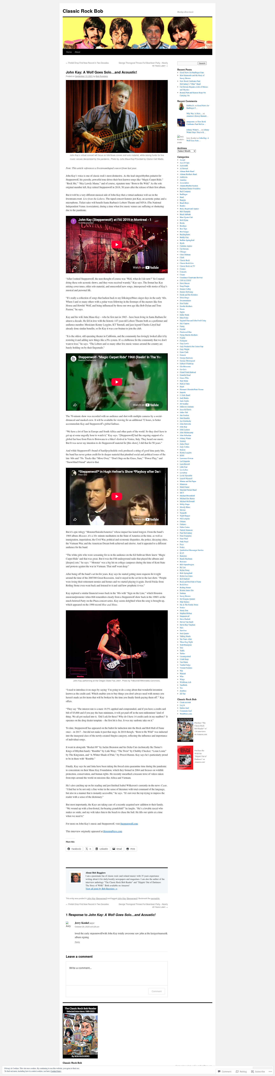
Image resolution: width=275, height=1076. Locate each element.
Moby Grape (185, 504)
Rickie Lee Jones (186, 576)
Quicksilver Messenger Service (191, 550)
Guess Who (184, 378)
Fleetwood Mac (186, 332)
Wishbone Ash (185, 682)
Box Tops (183, 228)
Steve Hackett (185, 619)
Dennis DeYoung (186, 291)
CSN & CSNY (185, 280)
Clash (182, 257)
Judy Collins (184, 446)
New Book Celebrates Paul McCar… (196, 122)
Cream (182, 274)
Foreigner (183, 340)
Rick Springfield (186, 573)
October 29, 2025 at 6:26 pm (87, 926)
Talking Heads (185, 636)
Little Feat (183, 467)
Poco (182, 544)
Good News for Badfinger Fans (192, 72)
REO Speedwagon (187, 564)
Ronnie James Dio (187, 590)
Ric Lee (183, 567)
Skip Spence (184, 601)
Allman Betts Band (187, 171)
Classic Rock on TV (187, 266)
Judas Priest (184, 444)
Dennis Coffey (185, 289)
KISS (182, 455)
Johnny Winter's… (194, 129)
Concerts (183, 271)
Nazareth (183, 512)
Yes (181, 688)
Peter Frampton (185, 535)
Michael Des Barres (187, 498)
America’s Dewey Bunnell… (197, 116)
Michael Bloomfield (187, 495)
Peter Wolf (184, 538)
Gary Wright (184, 349)
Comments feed (186, 710)
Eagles (182, 312)
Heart (182, 386)
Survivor (183, 630)
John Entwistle (185, 423)
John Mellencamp (186, 432)
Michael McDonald (187, 501)
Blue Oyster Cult (186, 217)
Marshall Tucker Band (188, 489)
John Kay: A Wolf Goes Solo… (198, 139)
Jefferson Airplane (187, 406)
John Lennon (185, 429)
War (181, 670)
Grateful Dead (185, 375)
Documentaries (185, 300)
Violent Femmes (186, 667)
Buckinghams (185, 234)
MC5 (182, 492)
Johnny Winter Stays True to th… (198, 131)
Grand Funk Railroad (188, 372)
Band (182, 197)
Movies (183, 510)
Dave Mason (185, 283)
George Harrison (186, 357)
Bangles (183, 200)
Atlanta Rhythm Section (189, 185)
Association (184, 182)
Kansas (182, 449)
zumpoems (191, 121)
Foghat (182, 337)
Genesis (183, 355)
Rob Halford (184, 578)
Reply (77, 941)
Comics (183, 269)
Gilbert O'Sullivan (187, 363)
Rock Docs (184, 584)
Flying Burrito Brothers (189, 335)
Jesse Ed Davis (185, 409)
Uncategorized (185, 656)
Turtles (182, 653)
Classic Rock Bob (83, 10)
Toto (181, 647)
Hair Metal (184, 380)
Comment (157, 991)
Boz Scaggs (184, 231)
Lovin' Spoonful (186, 475)
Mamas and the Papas (188, 481)
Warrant (183, 673)
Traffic (182, 650)
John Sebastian (185, 435)
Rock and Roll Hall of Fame (190, 581)
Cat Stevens (184, 248)
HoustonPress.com (112, 831)
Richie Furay (185, 570)
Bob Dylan (184, 220)
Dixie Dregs (184, 297)
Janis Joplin (184, 401)
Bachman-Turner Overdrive (190, 188)
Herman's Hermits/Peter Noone (191, 389)
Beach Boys (184, 203)
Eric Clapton (184, 323)
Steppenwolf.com (129, 823)
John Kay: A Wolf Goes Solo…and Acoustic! (101, 72)
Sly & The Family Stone (189, 604)
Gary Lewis (184, 343)
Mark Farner (184, 487)
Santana (183, 593)
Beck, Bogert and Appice (189, 208)
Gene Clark (184, 352)
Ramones (183, 556)
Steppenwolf (101, 898)
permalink (155, 898)
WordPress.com (186, 713)
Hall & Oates (185, 383)
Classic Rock (185, 260)
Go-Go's (183, 369)
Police (182, 547)
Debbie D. (190, 105)
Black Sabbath (185, 214)
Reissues (183, 561)
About (77, 51)
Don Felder (184, 303)
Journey (183, 441)
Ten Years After (186, 639)
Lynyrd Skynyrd (186, 478)
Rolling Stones (185, 587)
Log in (182, 705)
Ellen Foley (184, 317)
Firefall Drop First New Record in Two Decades (87, 62)
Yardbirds (183, 685)
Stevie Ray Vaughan (187, 624)
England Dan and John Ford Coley (193, 320)
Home (69, 51)
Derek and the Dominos (189, 294)
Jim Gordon (184, 415)
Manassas (183, 484)
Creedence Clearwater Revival (191, 277)
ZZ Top (182, 693)
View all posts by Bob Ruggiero (101, 888)
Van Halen (184, 662)
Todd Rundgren (186, 644)
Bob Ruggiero (102, 76)
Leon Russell (185, 464)
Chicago (183, 251)
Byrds (182, 243)
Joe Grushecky (185, 421)
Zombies (183, 690)
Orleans (183, 521)
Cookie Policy (56, 1071)
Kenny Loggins (186, 452)
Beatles (182, 205)
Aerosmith (184, 165)
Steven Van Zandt (186, 622)
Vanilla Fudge (185, 665)
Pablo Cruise (185, 527)
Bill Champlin (185, 211)
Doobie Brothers (186, 306)
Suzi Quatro (184, 633)
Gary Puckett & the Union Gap (191, 346)
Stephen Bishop (186, 613)
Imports (183, 392)
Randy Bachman (186, 558)
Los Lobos (184, 469)
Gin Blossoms (185, 366)
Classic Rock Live (187, 263)
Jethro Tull (184, 412)
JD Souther (184, 403)
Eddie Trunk (184, 314)
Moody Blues (185, 507)
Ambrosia (183, 177)
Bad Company (185, 191)
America (183, 180)
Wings (182, 679)
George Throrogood (187, 360)
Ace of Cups (184, 162)
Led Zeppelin (185, 461)
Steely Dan (184, 610)
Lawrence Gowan (186, 458)
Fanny (182, 326)
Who (181, 676)
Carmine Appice (186, 246)
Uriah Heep (184, 659)
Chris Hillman (185, 254)
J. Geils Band (185, 395)
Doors (182, 309)
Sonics (182, 607)
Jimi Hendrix (185, 418)
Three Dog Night (186, 642)
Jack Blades (184, 398)
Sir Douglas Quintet (187, 599)
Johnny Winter (185, 438)
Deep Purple (184, 286)
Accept (182, 159)
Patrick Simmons (186, 530)
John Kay (91, 898)
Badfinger (183, 194)
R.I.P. (182, 553)
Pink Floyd (184, 541)
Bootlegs (183, 225)
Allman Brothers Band (188, 174)
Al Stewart (184, 168)
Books (182, 223)
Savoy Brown (185, 596)
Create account (185, 702)
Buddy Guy (184, 237)
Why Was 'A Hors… (194, 113)
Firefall (182, 329)
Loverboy (183, 472)
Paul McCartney (186, 533)
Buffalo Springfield (187, 240)
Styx (181, 627)
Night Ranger (185, 515)
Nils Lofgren (185, 518)
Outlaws (183, 524)
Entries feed (184, 708)
